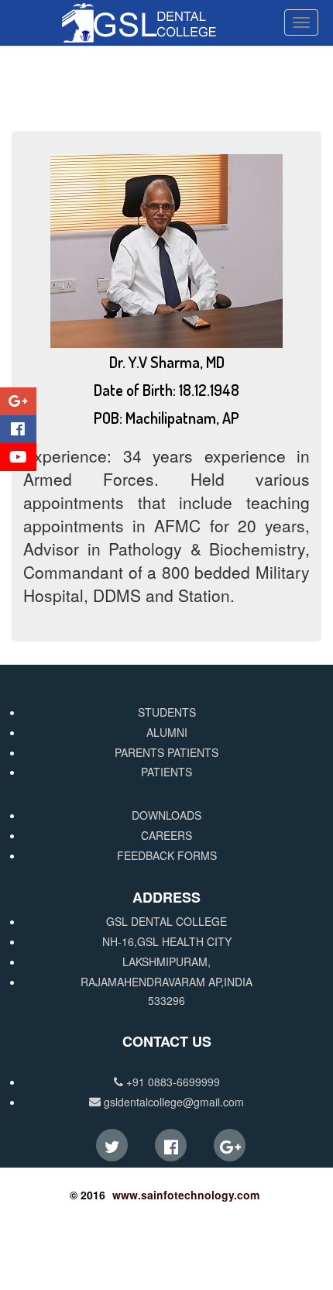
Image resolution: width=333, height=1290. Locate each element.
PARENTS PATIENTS (166, 752)
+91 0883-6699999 (171, 1081)
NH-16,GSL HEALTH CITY (167, 941)
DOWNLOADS (166, 815)
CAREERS (166, 835)
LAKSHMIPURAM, (166, 961)
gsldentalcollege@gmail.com (172, 1101)
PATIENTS (166, 771)
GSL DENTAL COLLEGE (166, 921)
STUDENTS (167, 712)
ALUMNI (166, 732)
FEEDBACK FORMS (167, 855)
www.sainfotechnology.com (185, 1194)
